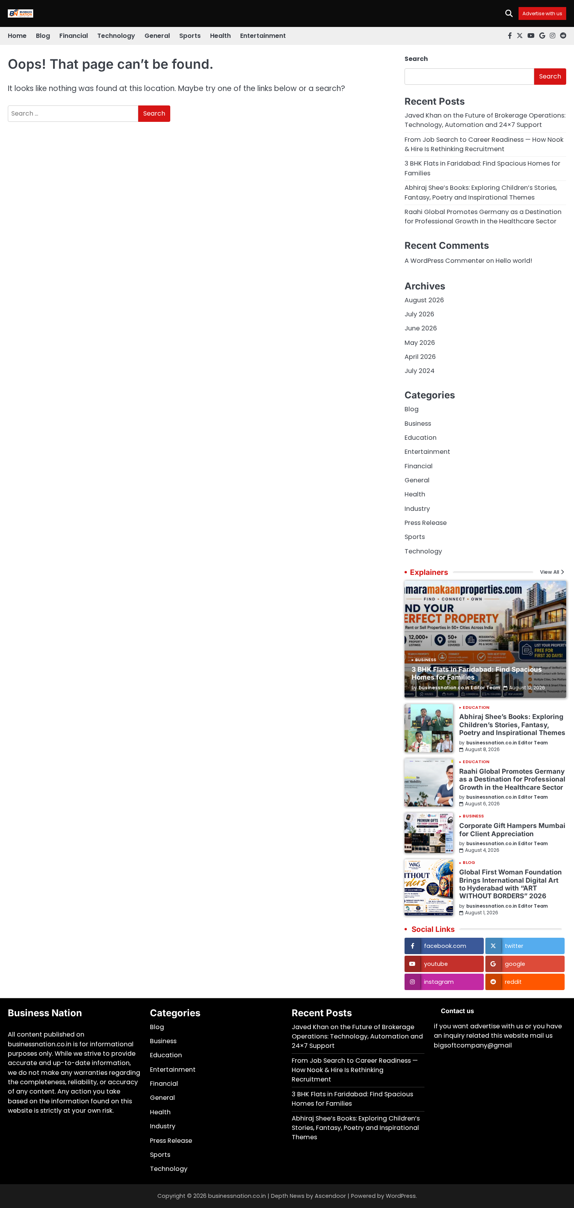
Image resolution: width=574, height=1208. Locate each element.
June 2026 (421, 328)
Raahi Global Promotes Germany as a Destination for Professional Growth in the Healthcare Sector (483, 216)
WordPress (401, 1196)
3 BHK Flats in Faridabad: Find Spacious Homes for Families (477, 673)
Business (418, 423)
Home (17, 35)
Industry (417, 508)
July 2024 (420, 370)
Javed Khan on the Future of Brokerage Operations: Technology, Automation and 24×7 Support (485, 120)
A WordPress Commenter (445, 260)
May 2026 (420, 342)
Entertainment (263, 35)
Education (421, 437)
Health (220, 35)
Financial (73, 35)
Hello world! (514, 260)
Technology (116, 35)
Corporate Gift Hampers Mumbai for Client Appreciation (512, 829)
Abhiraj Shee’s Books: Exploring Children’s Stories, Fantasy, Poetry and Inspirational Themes (481, 192)
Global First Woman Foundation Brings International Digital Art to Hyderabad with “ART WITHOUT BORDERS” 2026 (510, 884)
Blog (43, 35)
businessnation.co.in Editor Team (459, 688)
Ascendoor (330, 1196)
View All (549, 572)
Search (416, 58)
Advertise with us (542, 13)
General (157, 35)
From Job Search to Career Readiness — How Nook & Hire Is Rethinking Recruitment (484, 144)
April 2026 (420, 356)
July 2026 (419, 314)
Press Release (426, 522)
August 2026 (424, 300)
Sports (190, 35)
